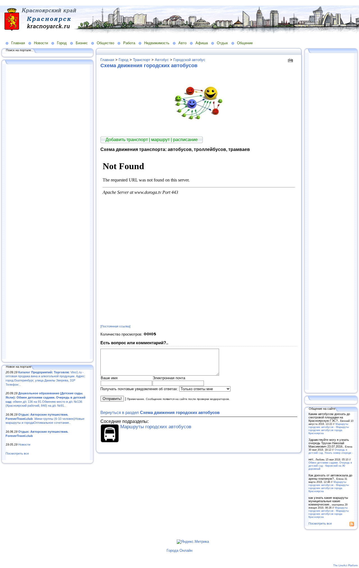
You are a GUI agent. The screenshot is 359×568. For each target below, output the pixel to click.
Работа (129, 43)
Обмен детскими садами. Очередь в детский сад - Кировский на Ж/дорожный (330, 465)
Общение (245, 43)
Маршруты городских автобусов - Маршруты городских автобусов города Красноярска (329, 428)
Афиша (201, 43)
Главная (18, 43)
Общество (105, 43)
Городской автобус (189, 60)
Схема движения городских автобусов (148, 65)
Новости (41, 43)
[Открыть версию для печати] (291, 59)
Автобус (162, 60)
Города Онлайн (179, 550)
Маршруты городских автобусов (155, 426)
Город (62, 43)
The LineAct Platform (345, 565)
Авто (182, 43)
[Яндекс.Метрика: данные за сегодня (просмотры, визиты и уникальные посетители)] (193, 541)
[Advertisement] (48, 212)
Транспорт (141, 60)
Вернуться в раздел (160, 412)
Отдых (222, 43)
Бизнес (82, 43)
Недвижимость (156, 43)
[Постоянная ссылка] (115, 326)
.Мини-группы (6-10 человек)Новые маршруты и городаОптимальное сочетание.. (45, 418)
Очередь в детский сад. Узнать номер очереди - (331, 451)
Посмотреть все (17, 453)
